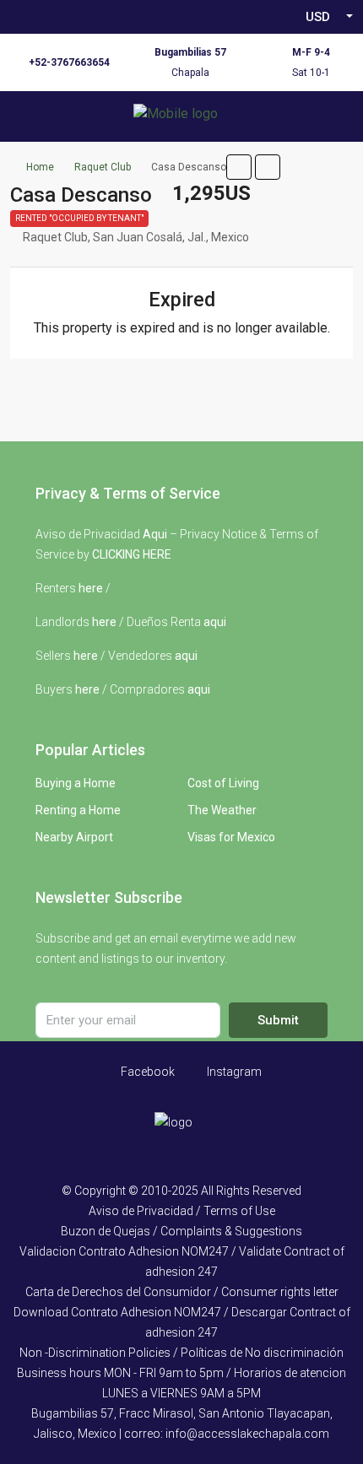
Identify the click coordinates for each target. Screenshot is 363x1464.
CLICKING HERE (131, 554)
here (91, 588)
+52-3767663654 (69, 62)
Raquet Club (102, 167)
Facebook (146, 1071)
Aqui (155, 534)
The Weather (222, 810)
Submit (278, 1020)
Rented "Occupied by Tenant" (79, 218)
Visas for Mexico (231, 837)
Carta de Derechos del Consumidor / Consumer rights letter (182, 1292)
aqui (214, 622)
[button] (239, 167)
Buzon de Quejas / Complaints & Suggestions (181, 1231)
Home (40, 167)
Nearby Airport (74, 837)
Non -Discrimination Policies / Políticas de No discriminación (181, 1352)
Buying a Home (75, 783)
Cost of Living (223, 783)
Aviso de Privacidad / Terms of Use (182, 1211)
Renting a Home (78, 810)
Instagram (233, 1071)
